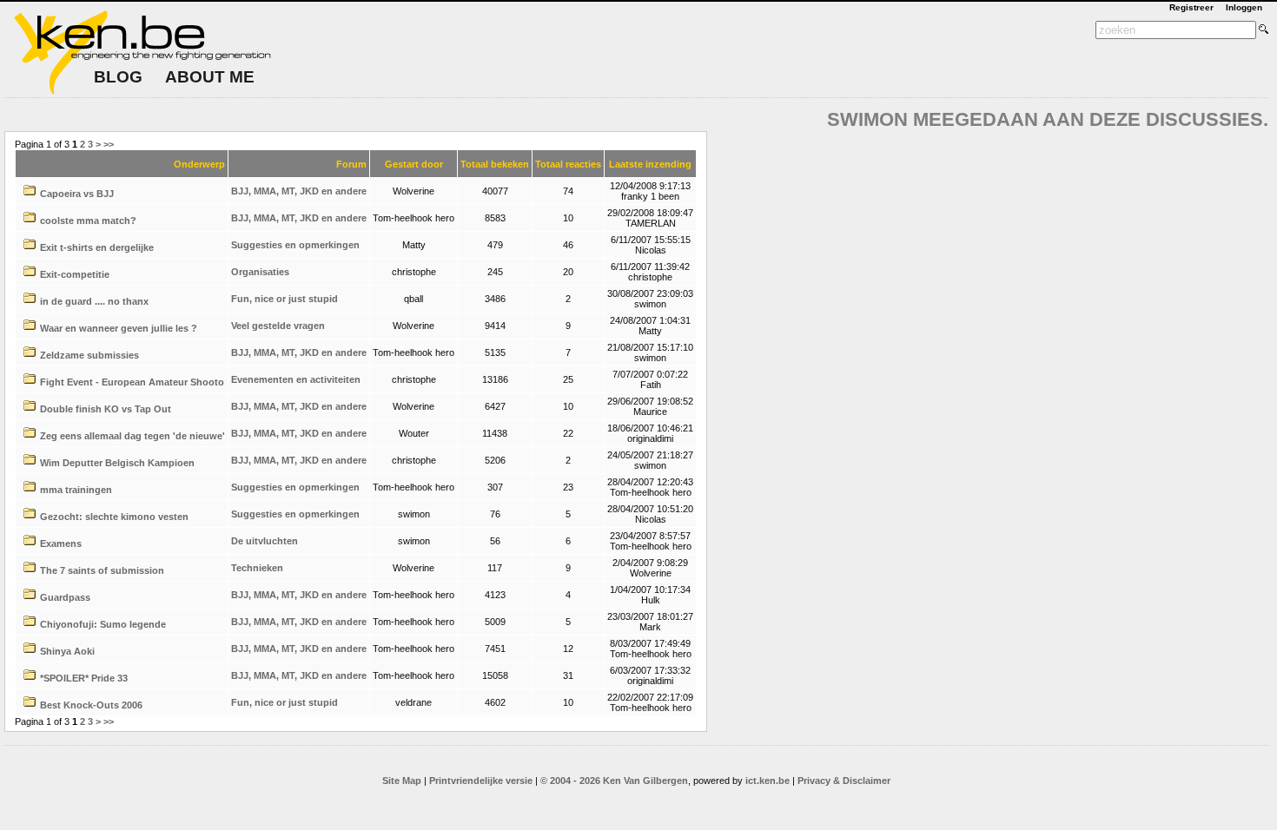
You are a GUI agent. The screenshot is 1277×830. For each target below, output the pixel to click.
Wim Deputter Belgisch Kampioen (117, 463)
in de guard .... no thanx (94, 301)
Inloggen (1244, 7)
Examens (61, 543)
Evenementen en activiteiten (296, 379)
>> (108, 144)
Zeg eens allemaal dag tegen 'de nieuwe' (132, 436)
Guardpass (65, 597)
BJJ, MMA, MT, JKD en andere (299, 191)
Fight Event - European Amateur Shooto (132, 382)
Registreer (1191, 7)
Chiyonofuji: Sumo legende (103, 624)
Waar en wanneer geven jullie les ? (118, 328)
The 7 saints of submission (102, 570)
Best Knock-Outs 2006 (91, 705)
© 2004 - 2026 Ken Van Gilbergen (614, 780)
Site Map (401, 780)
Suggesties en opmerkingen (295, 245)
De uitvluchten (264, 541)
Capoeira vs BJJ (77, 193)
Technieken (257, 568)
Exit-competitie (74, 274)
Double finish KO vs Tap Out (105, 409)
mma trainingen (76, 489)
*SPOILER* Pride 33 (84, 678)
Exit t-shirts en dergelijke (97, 247)
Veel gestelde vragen (278, 325)
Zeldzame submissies (89, 355)
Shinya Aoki (67, 651)
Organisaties (260, 272)
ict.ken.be (767, 780)
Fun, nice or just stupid (284, 298)
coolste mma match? (88, 220)
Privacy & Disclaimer (843, 780)
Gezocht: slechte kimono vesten (114, 516)
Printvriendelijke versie (481, 780)
